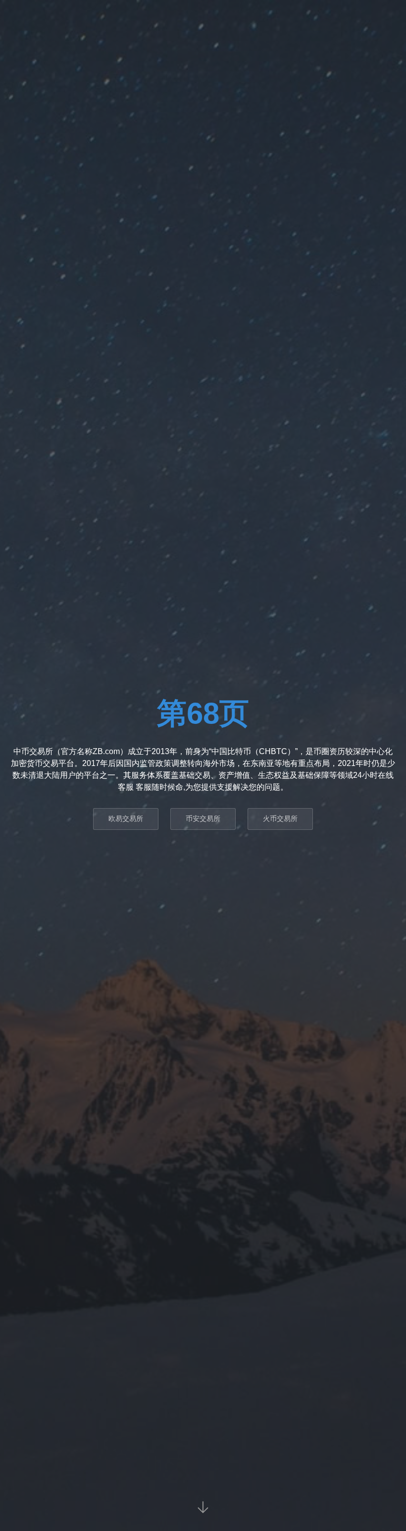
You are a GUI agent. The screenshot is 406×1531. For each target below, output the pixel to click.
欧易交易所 (125, 818)
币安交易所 (203, 818)
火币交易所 (280, 818)
